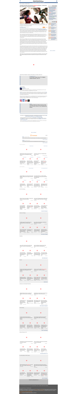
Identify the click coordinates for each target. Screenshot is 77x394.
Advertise (47, 385)
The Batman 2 (25, 180)
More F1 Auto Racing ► (45, 330)
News (33, 2)
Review (44, 27)
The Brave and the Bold (39, 180)
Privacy (37, 385)
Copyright (40, 385)
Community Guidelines (40, 117)
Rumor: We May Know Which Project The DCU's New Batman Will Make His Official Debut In (52, 8)
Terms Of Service (29, 385)
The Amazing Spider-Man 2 (44, 168)
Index (22, 385)
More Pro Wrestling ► (45, 378)
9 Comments (34, 135)
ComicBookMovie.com (24, 120)
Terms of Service (34, 117)
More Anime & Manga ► (44, 234)
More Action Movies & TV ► (44, 353)
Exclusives (35, 2)
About (26, 385)
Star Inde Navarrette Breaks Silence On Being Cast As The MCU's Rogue (52, 19)
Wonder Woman (24, 27)
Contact (45, 385)
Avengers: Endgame (31, 168)
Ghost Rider (46, 180)
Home (20, 385)
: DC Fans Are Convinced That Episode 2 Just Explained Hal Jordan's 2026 (52, 16)
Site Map (24, 385)
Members (43, 2)
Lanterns (32, 180)
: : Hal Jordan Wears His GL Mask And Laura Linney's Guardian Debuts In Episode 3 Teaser (52, 13)
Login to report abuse (45, 139)
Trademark (42, 385)
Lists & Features (39, 2)
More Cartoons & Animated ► (44, 305)
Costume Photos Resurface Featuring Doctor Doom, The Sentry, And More (52, 10)
